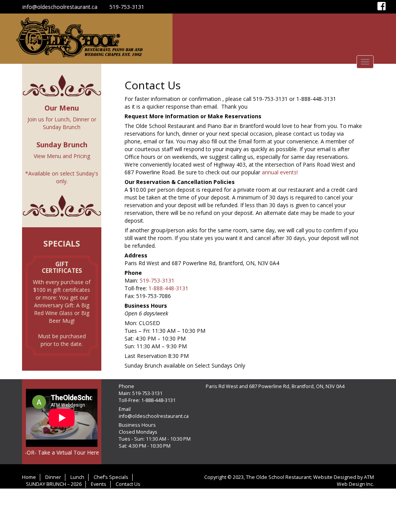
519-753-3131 (126, 6)
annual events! (280, 172)
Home (29, 477)
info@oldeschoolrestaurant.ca (59, 6)
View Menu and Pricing (62, 156)
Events (98, 484)
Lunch (62, 119)
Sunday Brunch (61, 127)
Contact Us (128, 484)
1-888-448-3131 (167, 288)
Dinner (81, 119)
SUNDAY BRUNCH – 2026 (54, 484)
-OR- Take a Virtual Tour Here (62, 452)
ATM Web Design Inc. (355, 480)
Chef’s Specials (111, 477)
